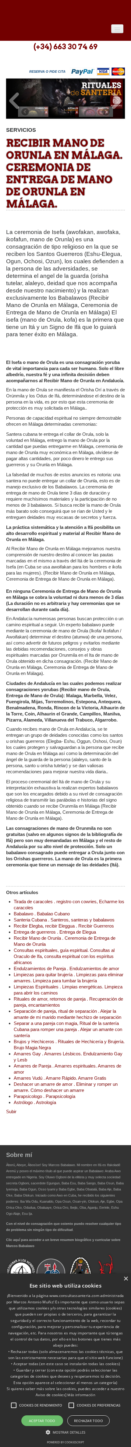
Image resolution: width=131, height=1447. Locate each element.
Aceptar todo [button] (42, 1420)
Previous (14, 101)
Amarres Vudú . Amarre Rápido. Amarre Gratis (60, 1078)
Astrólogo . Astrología (35, 1102)
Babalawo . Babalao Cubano (42, 913)
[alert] (65, 1360)
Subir (11, 1111)
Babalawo (50, 11)
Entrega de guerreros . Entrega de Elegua (55, 932)
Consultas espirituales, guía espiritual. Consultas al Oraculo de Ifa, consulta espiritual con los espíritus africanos (64, 956)
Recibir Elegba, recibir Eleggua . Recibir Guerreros (64, 925)
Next (117, 101)
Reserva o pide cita (47, 71)
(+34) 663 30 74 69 (65, 46)
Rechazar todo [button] (88, 1420)
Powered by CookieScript (65, 1442)
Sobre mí (19, 1155)
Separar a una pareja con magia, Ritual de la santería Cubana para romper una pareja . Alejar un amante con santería (68, 1029)
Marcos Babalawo (61, 1165)
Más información (81, 1395)
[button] (14, 1405)
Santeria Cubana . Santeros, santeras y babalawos (64, 919)
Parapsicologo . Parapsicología (44, 1096)
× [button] (125, 1279)
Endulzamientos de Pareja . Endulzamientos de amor (66, 968)
